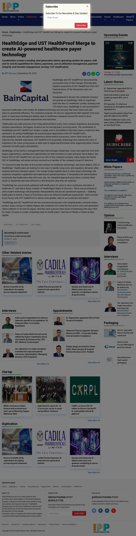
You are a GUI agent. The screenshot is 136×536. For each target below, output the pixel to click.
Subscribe (81, 25)
